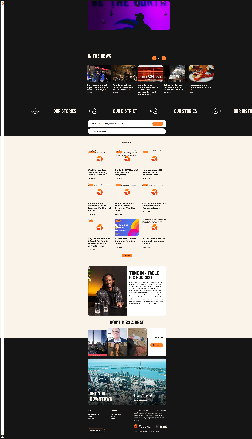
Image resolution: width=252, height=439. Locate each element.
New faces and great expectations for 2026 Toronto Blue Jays (97, 87)
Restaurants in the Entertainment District (200, 86)
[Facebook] (134, 396)
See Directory (2, 436)
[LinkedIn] (147, 396)
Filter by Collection (100, 131)
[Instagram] (142, 396)
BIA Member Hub (95, 430)
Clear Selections (125, 142)
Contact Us (91, 419)
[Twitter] (138, 396)
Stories (113, 418)
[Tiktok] (151, 395)
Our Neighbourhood (93, 414)
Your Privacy (156, 431)
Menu (2, 218)
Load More (127, 255)
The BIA (90, 416)
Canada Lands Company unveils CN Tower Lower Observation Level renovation (148, 90)
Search (2, 432)
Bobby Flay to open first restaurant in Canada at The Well (173, 87)
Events (113, 416)
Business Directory (116, 414)
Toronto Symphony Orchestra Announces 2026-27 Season (123, 87)
